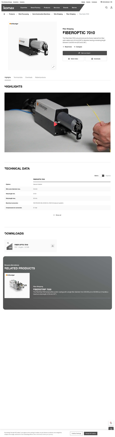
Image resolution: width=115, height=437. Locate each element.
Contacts (94, 2)
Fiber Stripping (70, 14)
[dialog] (57, 433)
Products (12, 14)
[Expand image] (53, 67)
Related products (40, 77)
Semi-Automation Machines (41, 14)
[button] (76, 433)
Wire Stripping (58, 14)
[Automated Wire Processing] (8, 7)
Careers (22, 2)
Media (83, 2)
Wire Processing (24, 14)
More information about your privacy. (43, 434)
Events (88, 2)
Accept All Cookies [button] (91, 433)
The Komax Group (6, 2)
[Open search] (106, 7)
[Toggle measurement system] (102, 176)
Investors (15, 2)
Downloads (28, 77)
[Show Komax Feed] (111, 422)
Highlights (8, 77)
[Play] (57, 122)
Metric (96, 176)
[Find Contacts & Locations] (111, 429)
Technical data (18, 77)
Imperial (108, 176)
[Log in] (111, 7)
